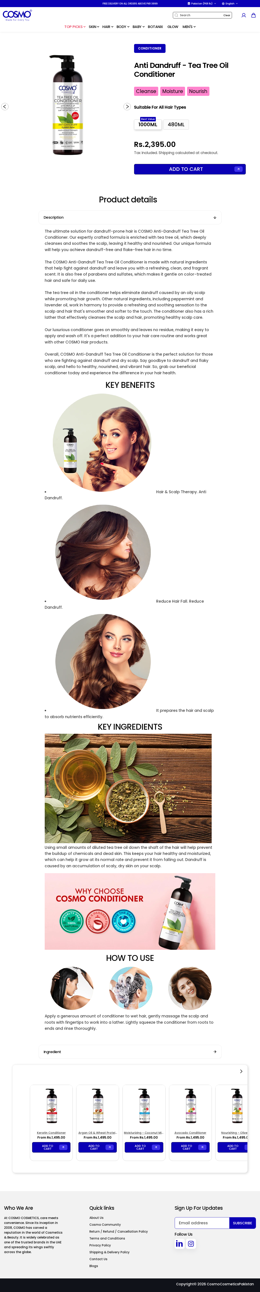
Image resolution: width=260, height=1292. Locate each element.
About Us (96, 1218)
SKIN (92, 26)
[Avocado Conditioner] (190, 1106)
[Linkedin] (180, 1244)
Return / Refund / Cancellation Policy (118, 1231)
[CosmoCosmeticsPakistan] (27, 15)
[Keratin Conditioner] (51, 1106)
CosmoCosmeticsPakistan (230, 1284)
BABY (137, 26)
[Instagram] (191, 1244)
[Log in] (243, 15)
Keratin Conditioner (51, 1133)
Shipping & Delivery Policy (109, 1252)
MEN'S (188, 26)
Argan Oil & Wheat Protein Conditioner (97, 1133)
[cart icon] (253, 15)
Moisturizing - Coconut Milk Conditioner (144, 1133)
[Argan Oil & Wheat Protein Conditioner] (97, 1106)
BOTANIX (155, 26)
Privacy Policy (100, 1245)
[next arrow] (127, 106)
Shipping (166, 152)
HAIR (106, 26)
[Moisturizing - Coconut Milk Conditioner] (144, 1106)
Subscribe (242, 1223)
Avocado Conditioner (190, 1133)
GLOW (172, 26)
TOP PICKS (73, 26)
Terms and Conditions (107, 1238)
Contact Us (98, 1259)
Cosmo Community (105, 1224)
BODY (121, 26)
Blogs (93, 1266)
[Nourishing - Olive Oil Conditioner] (237, 1106)
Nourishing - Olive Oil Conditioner (236, 1133)
